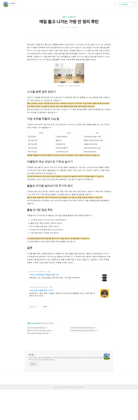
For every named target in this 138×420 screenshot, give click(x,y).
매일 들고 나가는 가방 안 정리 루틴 (69, 21)
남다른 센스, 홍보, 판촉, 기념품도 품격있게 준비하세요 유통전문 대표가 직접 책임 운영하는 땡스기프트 (62, 294)
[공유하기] (35, 306)
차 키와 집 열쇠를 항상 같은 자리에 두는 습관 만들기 (83, 330)
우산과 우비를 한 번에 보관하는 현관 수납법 (37, 333)
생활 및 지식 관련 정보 (69, 17)
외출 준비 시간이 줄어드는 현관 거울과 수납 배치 (39, 330)
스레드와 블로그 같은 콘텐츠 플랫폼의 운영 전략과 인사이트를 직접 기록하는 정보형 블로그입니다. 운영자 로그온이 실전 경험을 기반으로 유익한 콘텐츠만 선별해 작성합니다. (65, 359)
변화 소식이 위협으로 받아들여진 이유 (36, 327)
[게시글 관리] (37, 306)
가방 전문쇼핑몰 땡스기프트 (41, 290)
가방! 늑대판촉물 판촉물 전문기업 (44, 275)
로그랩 (31, 355)
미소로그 (13, 3)
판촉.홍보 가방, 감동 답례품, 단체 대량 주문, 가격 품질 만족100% (54, 278)
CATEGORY (124, 4)
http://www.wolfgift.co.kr (38, 271)
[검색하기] (116, 4)
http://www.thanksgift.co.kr (39, 287)
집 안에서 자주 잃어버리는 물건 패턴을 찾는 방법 (82, 327)
